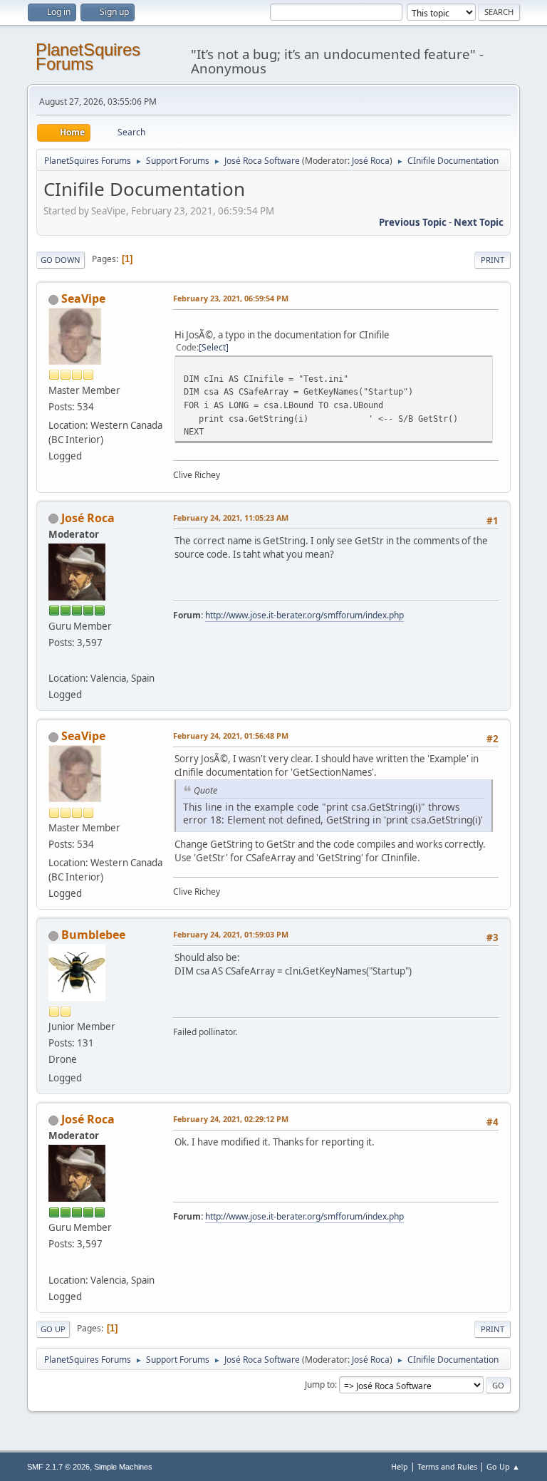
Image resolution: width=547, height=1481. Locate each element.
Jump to (320, 1384)
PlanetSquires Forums (88, 56)
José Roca (371, 161)
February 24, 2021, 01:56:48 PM (230, 735)
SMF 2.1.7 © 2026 (58, 1466)
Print (492, 259)
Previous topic (413, 222)
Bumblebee (93, 934)
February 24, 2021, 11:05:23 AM (230, 517)
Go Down (60, 259)
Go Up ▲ (503, 1466)
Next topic (479, 222)
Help (399, 1466)
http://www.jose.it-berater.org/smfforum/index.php (304, 615)
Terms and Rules (447, 1466)
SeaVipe (83, 298)
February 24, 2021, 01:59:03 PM (230, 934)
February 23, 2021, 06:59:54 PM (230, 298)
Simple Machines (123, 1466)
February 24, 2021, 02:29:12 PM (230, 1118)
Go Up (53, 1329)
